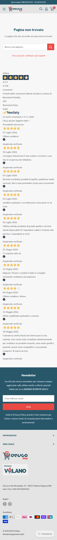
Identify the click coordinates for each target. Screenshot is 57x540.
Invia (28, 406)
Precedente (8, 124)
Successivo (19, 124)
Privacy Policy (19, 414)
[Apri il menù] (4, 9)
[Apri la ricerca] (40, 8)
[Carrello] (52, 9)
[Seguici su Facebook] (5, 504)
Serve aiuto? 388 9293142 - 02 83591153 (28, 2)
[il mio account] (46, 8)
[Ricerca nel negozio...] (50, 47)
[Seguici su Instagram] (10, 504)
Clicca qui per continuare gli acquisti (28, 55)
